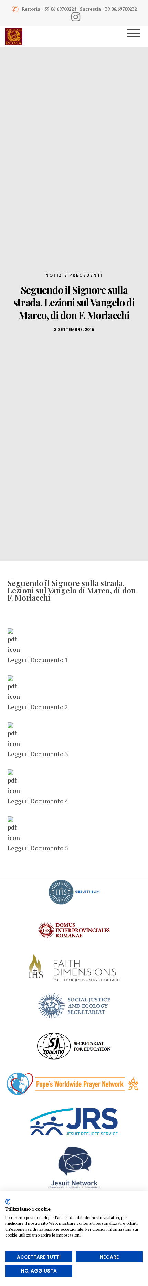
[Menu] (138, 36)
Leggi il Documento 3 (38, 754)
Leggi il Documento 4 (38, 801)
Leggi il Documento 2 (38, 707)
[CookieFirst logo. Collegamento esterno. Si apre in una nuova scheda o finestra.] (7, 1202)
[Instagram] (75, 17)
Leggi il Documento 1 (38, 660)
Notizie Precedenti (74, 275)
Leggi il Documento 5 (38, 848)
